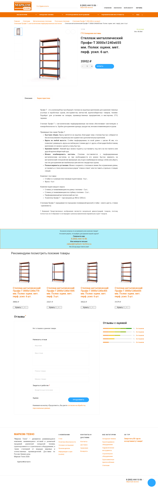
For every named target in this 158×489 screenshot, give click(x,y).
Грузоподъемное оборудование (77, 14)
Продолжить (78, 400)
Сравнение (84, 448)
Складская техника (46, 14)
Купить (100, 66)
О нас (60, 439)
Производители (64, 448)
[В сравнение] (73, 31)
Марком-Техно (24, 434)
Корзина (139, 8)
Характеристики (43, 98)
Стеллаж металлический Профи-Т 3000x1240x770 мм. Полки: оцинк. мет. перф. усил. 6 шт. (26, 292)
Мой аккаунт (128, 8)
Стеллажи (105, 465)
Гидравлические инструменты (112, 14)
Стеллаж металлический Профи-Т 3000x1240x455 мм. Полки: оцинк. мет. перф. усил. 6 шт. (94, 292)
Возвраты (84, 451)
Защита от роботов (40, 385)
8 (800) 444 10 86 (88, 5)
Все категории (21, 14)
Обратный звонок (86, 7)
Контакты (83, 441)
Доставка (83, 445)
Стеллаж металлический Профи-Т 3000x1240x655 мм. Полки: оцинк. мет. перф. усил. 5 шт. (128, 292)
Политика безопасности (67, 442)
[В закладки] (68, 31)
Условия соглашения (66, 445)
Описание (28, 98)
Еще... (138, 14)
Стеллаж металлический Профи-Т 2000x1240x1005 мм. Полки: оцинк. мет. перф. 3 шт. (60, 292)
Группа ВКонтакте (23, 462)
